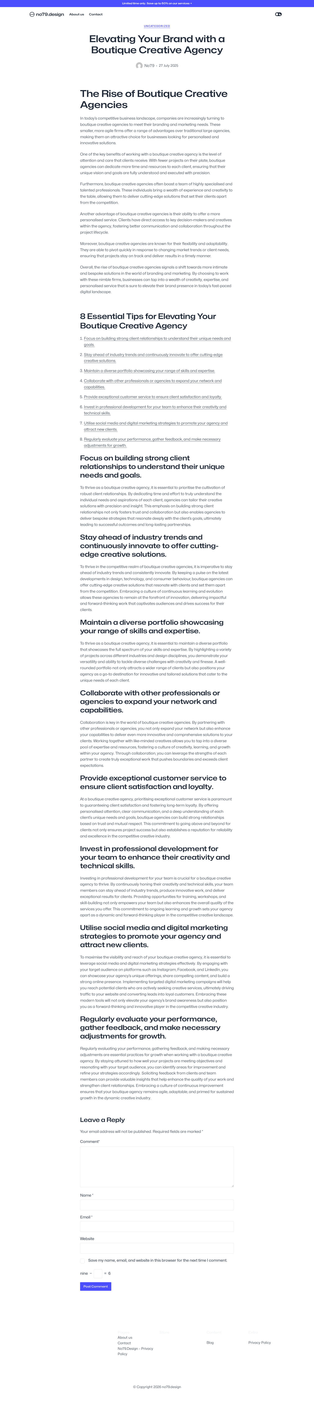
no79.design (50, 14)
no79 (149, 65)
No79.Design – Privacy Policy (135, 1351)
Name (86, 1195)
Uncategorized (157, 26)
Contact (124, 1343)
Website (87, 1238)
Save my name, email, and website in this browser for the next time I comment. (157, 1260)
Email (86, 1217)
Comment (90, 1141)
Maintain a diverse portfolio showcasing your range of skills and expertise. (149, 370)
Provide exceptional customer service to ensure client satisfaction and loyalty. (153, 397)
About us (125, 1337)
